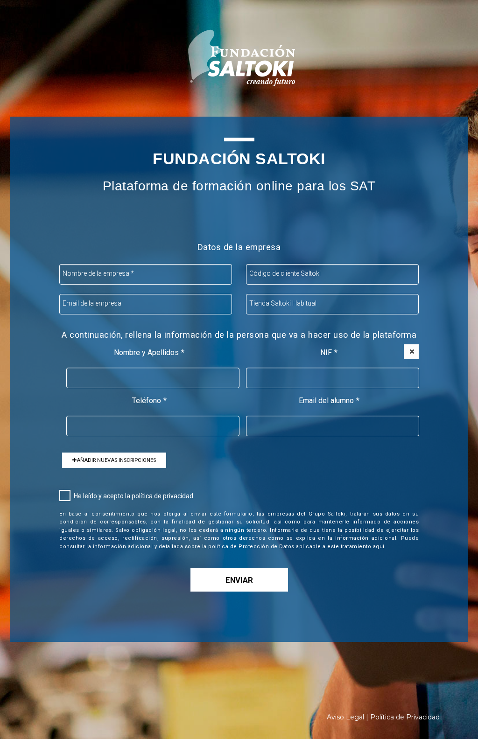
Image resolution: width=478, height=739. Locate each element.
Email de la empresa (92, 303)
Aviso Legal (345, 717)
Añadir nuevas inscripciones (116, 460)
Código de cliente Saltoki (285, 273)
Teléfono (149, 400)
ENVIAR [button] (239, 580)
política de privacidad (162, 496)
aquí (379, 547)
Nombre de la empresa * (98, 273)
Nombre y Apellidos (149, 352)
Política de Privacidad (405, 717)
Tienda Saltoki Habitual (282, 303)
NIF (328, 352)
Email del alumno (329, 400)
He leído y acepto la (133, 496)
